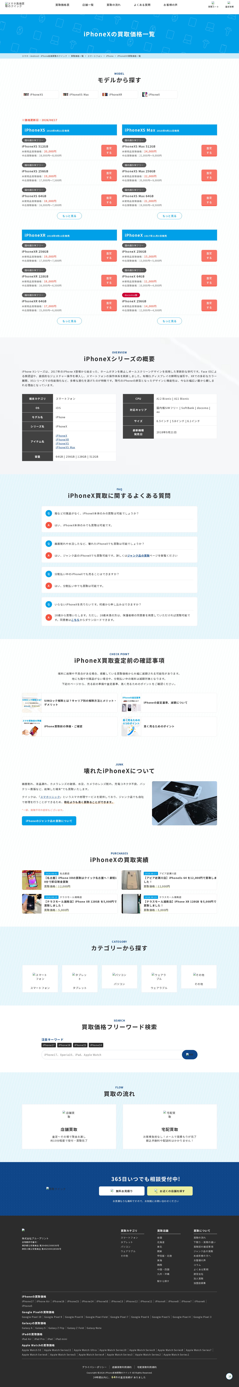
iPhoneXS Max (65, 447)
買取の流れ (114, 5)
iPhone (109, 56)
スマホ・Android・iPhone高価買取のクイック (44, 56)
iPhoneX (61, 436)
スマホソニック (50, 797)
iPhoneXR (62, 439)
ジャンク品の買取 (138, 555)
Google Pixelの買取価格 (38, 1312)
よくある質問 (142, 5)
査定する (109, 150)
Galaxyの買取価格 (34, 1323)
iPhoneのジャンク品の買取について (49, 821)
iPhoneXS (62, 443)
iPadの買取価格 (32, 1334)
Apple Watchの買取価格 (38, 1345)
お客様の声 (171, 5)
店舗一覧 (88, 5)
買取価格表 (62, 5)
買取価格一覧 (77, 56)
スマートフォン (95, 56)
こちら (75, 620)
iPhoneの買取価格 (34, 1296)
